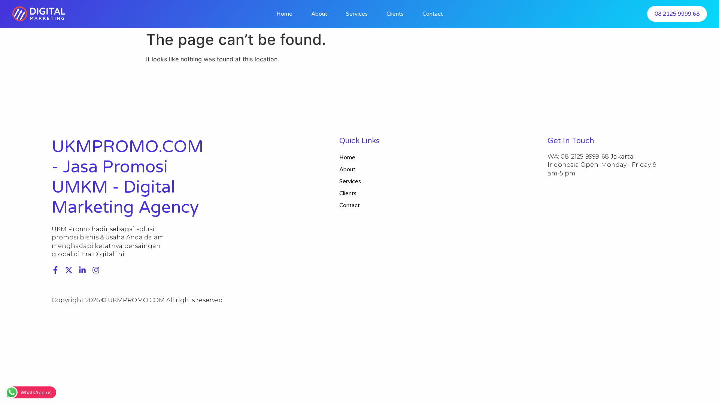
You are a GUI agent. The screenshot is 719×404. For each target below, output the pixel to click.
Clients (395, 13)
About (319, 13)
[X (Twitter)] (69, 270)
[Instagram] (96, 270)
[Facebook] (55, 270)
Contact (432, 13)
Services (357, 13)
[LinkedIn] (82, 270)
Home (284, 13)
